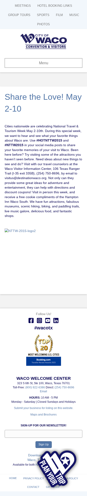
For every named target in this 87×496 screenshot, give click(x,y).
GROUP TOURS (19, 15)
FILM (59, 15)
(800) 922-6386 (35, 387)
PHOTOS (43, 24)
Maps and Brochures (43, 414)
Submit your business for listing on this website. (43, 408)
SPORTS (43, 15)
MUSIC (74, 15)
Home (13, 478)
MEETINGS (23, 5)
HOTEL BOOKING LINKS (54, 5)
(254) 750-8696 (64, 387)
